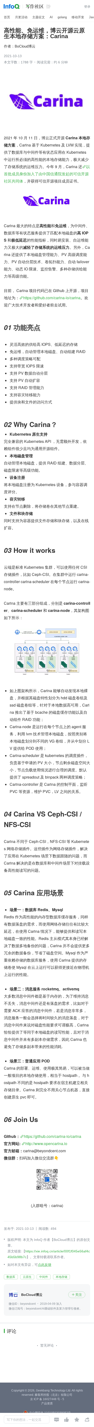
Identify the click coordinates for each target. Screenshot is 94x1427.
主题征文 (38, 17)
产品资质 (47, 1403)
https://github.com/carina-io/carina (52, 297)
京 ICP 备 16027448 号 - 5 (47, 1399)
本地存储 (61, 1277)
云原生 (27, 1277)
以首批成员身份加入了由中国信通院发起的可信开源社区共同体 (47, 174)
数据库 (11, 1277)
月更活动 (21, 17)
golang (62, 17)
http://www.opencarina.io (46, 1143)
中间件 (43, 1277)
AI (51, 17)
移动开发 (78, 17)
